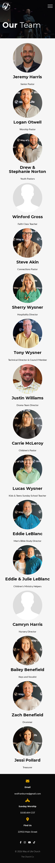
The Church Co (27, 857)
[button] (50, 6)
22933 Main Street (27, 832)
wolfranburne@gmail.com (27, 794)
